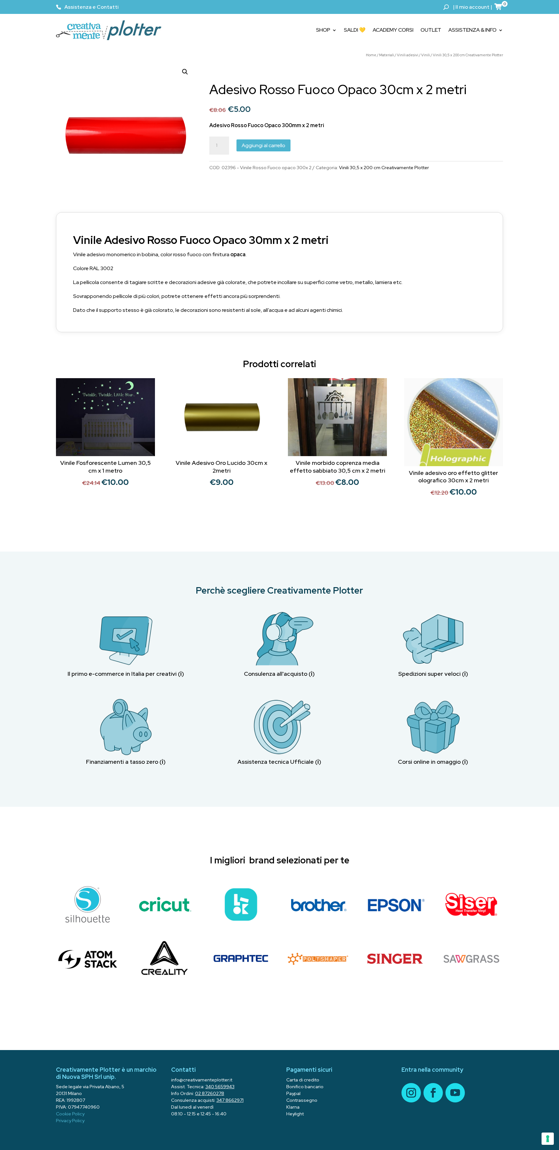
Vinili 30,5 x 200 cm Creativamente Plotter (468, 55)
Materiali (386, 55)
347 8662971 (230, 1100)
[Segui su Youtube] (455, 1092)
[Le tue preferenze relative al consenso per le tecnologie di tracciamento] (548, 1139)
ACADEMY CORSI (393, 30)
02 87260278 (209, 1093)
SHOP (323, 30)
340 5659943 (220, 1087)
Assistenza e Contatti (91, 7)
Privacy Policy (70, 1120)
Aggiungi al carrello (263, 145)
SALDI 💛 (355, 30)
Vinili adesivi (407, 55)
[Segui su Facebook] (433, 1092)
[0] (498, 6)
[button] (185, 72)
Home (371, 55)
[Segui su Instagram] (411, 1092)
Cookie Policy (70, 1114)
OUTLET (431, 30)
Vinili (425, 55)
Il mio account (472, 7)
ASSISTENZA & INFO (472, 30)
